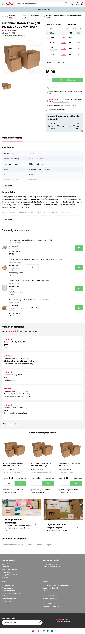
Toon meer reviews (10, 424)
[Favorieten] (73, 3)
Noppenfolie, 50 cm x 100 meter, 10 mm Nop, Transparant (29, 280)
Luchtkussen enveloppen (11, 593)
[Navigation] (3, 3)
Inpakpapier (6, 601)
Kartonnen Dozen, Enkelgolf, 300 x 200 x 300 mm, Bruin (41, 464)
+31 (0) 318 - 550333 (53, 126)
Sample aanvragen (49, 564)
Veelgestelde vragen (9, 575)
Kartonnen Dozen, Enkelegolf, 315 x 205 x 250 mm (69, 464)
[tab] (21, 560)
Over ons (5, 577)
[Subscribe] (39, 622)
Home (4, 16)
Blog (44, 569)
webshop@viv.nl (66, 126)
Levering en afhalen (9, 569)
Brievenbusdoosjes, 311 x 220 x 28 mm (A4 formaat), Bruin (29, 300)
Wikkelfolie (6, 596)
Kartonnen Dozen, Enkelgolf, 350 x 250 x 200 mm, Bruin (13, 464)
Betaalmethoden (8, 567)
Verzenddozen (7, 588)
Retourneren (6, 572)
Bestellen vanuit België (51, 567)
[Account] (77, 3)
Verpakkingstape (8, 590)
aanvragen (62, 109)
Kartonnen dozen (12, 16)
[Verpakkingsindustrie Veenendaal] (9, 4)
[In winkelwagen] (79, 248)
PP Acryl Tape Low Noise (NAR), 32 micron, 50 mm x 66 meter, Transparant (35, 259)
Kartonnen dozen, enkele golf (32, 16)
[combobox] (42, 4)
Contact (5, 564)
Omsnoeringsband (9, 598)
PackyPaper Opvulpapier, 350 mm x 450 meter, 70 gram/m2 (30, 240)
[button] (9, 492)
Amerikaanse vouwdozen (13, 545)
